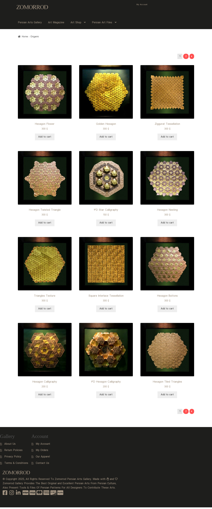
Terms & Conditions (16, 463)
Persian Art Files (102, 22)
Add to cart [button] (44, 137)
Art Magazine (56, 22)
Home (25, 37)
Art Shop (76, 22)
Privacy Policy (12, 456)
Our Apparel (43, 456)
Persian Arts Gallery (30, 22)
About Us (10, 444)
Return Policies (13, 450)
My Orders (42, 450)
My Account (141, 4)
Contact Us (42, 463)
